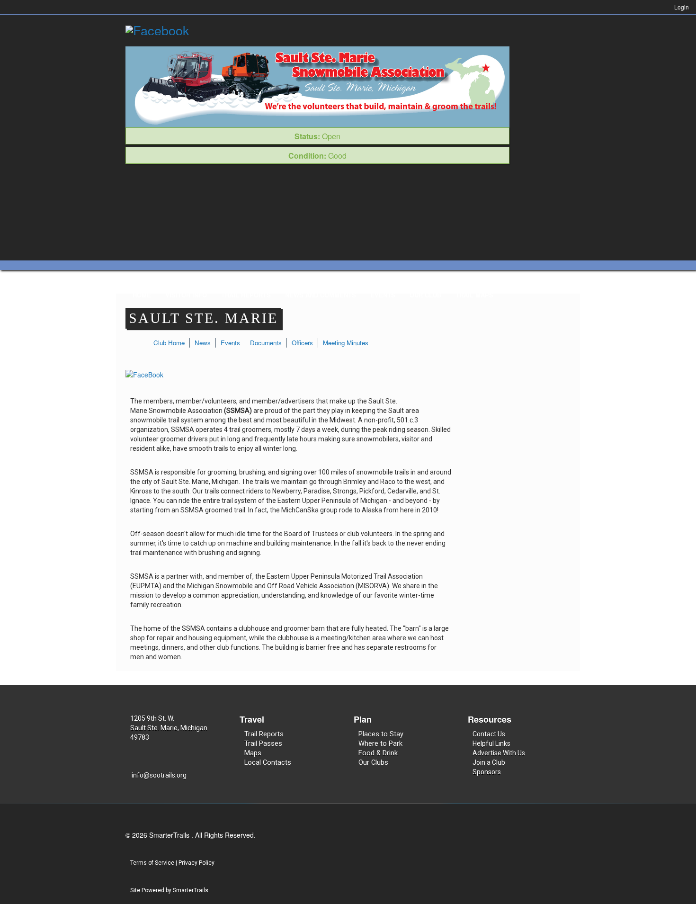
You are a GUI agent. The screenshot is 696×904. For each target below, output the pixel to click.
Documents (266, 342)
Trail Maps (474, 294)
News (203, 342)
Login (681, 7)
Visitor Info (186, 294)
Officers (302, 342)
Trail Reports (246, 294)
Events (382, 294)
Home (142, 294)
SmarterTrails (190, 890)
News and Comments (320, 294)
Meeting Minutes (345, 342)
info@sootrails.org (159, 775)
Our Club (425, 294)
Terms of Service (152, 862)
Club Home (169, 342)
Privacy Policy (196, 862)
